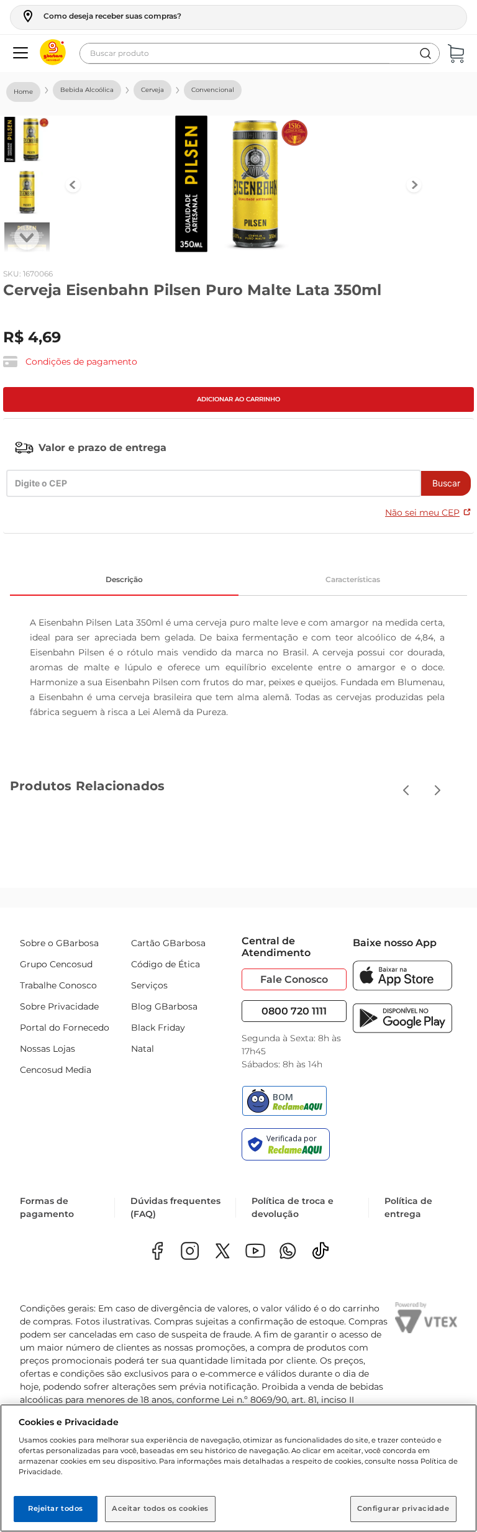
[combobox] (260, 53)
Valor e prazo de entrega (102, 448)
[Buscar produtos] (425, 53)
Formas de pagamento (47, 1207)
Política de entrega (408, 1207)
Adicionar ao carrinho (238, 399)
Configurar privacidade (403, 1508)
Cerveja (152, 90)
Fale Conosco (294, 979)
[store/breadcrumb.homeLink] (23, 92)
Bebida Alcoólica (87, 90)
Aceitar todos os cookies (160, 1508)
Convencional (212, 90)
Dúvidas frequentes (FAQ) (175, 1207)
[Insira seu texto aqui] (288, 1252)
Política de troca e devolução (293, 1207)
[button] (100, 16)
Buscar (446, 483)
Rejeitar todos (55, 1508)
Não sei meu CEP (422, 512)
